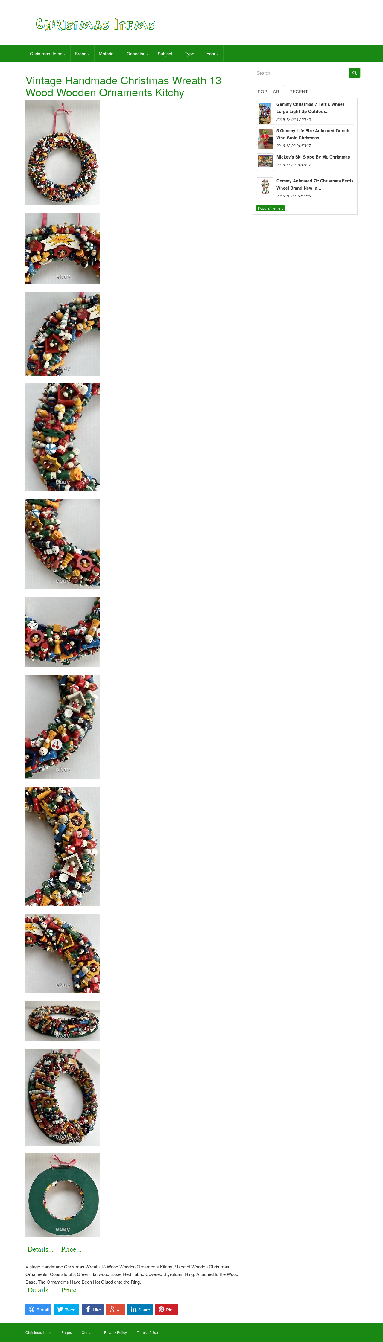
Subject (165, 53)
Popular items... (270, 208)
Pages (66, 1332)
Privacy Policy (115, 1332)
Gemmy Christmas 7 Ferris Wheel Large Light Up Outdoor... (310, 107)
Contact (88, 1332)
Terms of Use (147, 1332)
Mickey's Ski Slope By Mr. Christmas (313, 157)
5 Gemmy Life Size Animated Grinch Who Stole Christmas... (312, 134)
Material (106, 53)
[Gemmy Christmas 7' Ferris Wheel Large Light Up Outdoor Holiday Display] (265, 110)
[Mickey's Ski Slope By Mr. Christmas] (265, 162)
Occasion (136, 53)
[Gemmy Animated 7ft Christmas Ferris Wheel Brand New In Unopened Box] (265, 186)
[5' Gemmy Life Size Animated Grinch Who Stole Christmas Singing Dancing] (265, 136)
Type (189, 53)
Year (210, 53)
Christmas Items (46, 53)
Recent (298, 91)
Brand (80, 53)
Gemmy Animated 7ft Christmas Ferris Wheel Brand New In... (315, 184)
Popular (268, 91)
